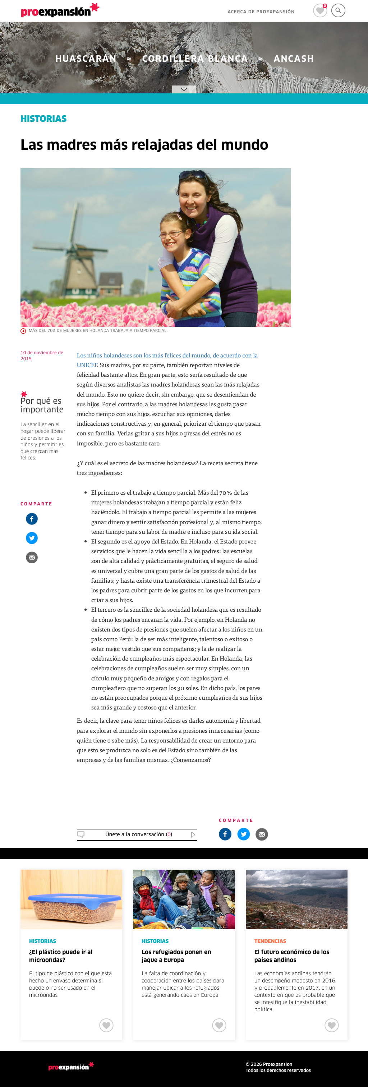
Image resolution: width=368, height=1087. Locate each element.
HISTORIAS (43, 119)
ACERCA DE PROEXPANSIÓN (261, 12)
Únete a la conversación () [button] (138, 834)
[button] (32, 557)
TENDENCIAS (270, 941)
